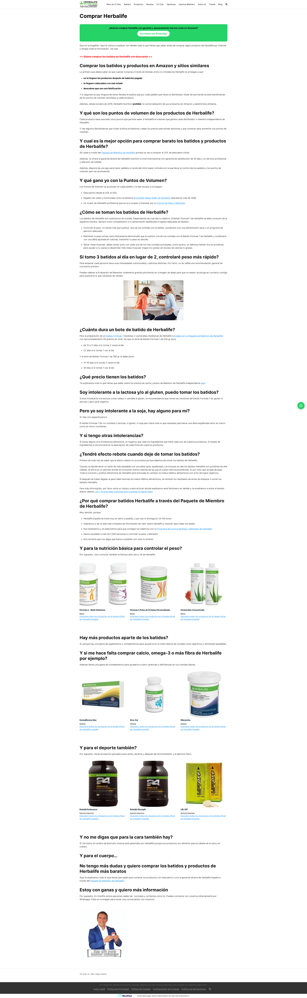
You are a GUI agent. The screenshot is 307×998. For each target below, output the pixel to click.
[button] (301, 405)
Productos (138, 4)
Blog (220, 4)
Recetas (150, 4)
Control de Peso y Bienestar (171, 203)
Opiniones (171, 4)
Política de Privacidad (118, 989)
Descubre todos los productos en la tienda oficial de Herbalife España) (102, 617)
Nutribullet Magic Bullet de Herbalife (152, 198)
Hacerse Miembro (187, 4)
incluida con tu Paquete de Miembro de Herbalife (197, 336)
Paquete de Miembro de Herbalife (118, 152)
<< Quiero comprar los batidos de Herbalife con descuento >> (116, 56)
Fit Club (160, 4)
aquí (203, 383)
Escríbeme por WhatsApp (153, 33)
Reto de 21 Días (114, 4)
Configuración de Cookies (166, 989)
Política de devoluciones (194, 989)
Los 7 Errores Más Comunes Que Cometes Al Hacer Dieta (124, 491)
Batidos (127, 4)
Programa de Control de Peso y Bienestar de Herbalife (184, 529)
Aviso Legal (99, 989)
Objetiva (83, 724)
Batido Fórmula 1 (114, 336)
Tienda (212, 4)
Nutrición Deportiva (87, 813)
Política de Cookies (141, 989)
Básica (82, 614)
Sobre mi (202, 4)
